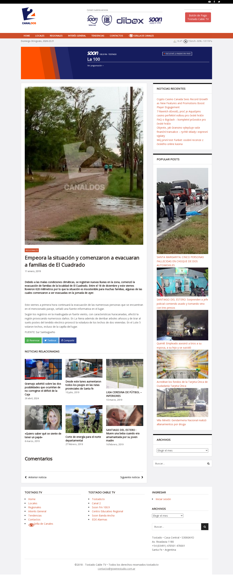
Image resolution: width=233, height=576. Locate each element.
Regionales (56, 35)
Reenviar (35, 340)
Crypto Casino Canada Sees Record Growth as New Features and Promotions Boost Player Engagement (182, 103)
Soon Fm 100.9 (101, 507)
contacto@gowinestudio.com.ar (116, 568)
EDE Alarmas (99, 519)
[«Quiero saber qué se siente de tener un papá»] (43, 428)
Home (27, 35)
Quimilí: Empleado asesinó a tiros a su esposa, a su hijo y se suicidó (179, 345)
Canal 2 (96, 503)
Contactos (116, 35)
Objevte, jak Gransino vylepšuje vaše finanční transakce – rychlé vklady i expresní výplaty (182, 131)
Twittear (52, 340)
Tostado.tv (98, 499)
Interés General (77, 35)
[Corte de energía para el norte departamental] (84, 432)
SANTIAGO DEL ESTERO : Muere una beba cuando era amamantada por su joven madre (122, 435)
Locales (39, 35)
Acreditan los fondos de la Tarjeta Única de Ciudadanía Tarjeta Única (182, 384)
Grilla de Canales (144, 35)
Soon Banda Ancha (103, 515)
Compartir (69, 340)
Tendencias (97, 35)
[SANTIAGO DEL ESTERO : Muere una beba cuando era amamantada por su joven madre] (124, 425)
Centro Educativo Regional (107, 511)
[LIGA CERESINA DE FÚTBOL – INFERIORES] (124, 387)
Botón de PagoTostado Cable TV (198, 17)
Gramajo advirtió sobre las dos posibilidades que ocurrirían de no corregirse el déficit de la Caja (43, 389)
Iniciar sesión (163, 499)
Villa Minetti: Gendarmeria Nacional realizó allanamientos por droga (181, 422)
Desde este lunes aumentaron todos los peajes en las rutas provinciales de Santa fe (83, 385)
